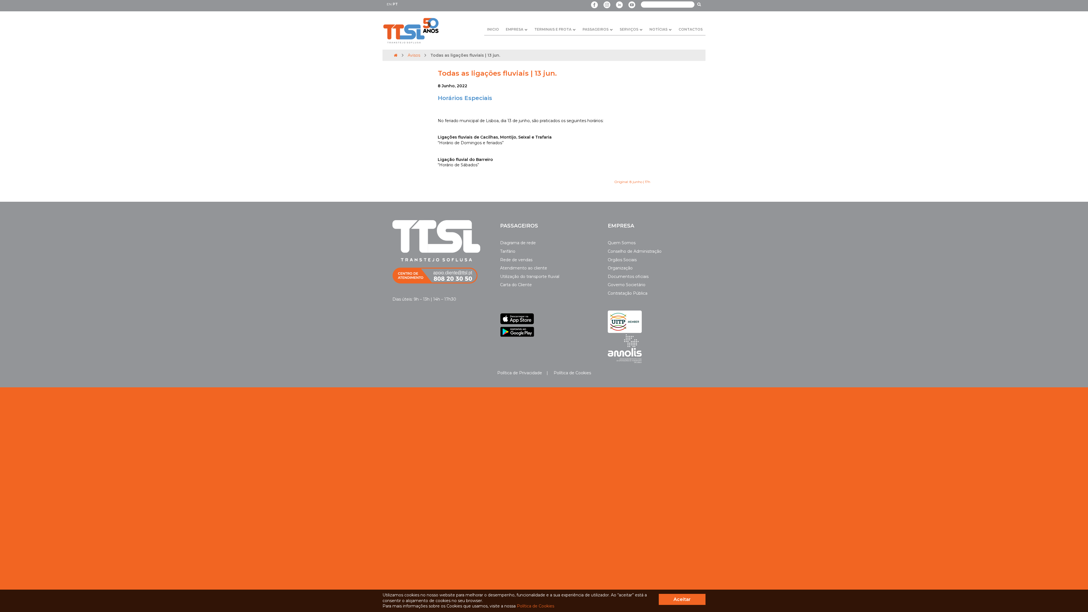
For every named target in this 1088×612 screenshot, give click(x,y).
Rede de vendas (516, 259)
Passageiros (596, 29)
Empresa (514, 29)
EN (389, 4)
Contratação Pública (627, 293)
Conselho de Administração (635, 251)
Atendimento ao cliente (523, 268)
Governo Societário (626, 284)
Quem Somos (622, 242)
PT (395, 4)
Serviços (629, 29)
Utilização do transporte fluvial (529, 276)
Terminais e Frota (552, 29)
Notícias (658, 29)
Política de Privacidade (519, 372)
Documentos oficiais (628, 276)
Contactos (691, 29)
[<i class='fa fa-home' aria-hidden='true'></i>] (396, 55)
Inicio (493, 29)
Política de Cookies (571, 372)
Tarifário (507, 251)
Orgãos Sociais (622, 259)
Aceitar (682, 599)
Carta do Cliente (516, 284)
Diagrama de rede (518, 242)
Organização (620, 268)
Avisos (414, 55)
